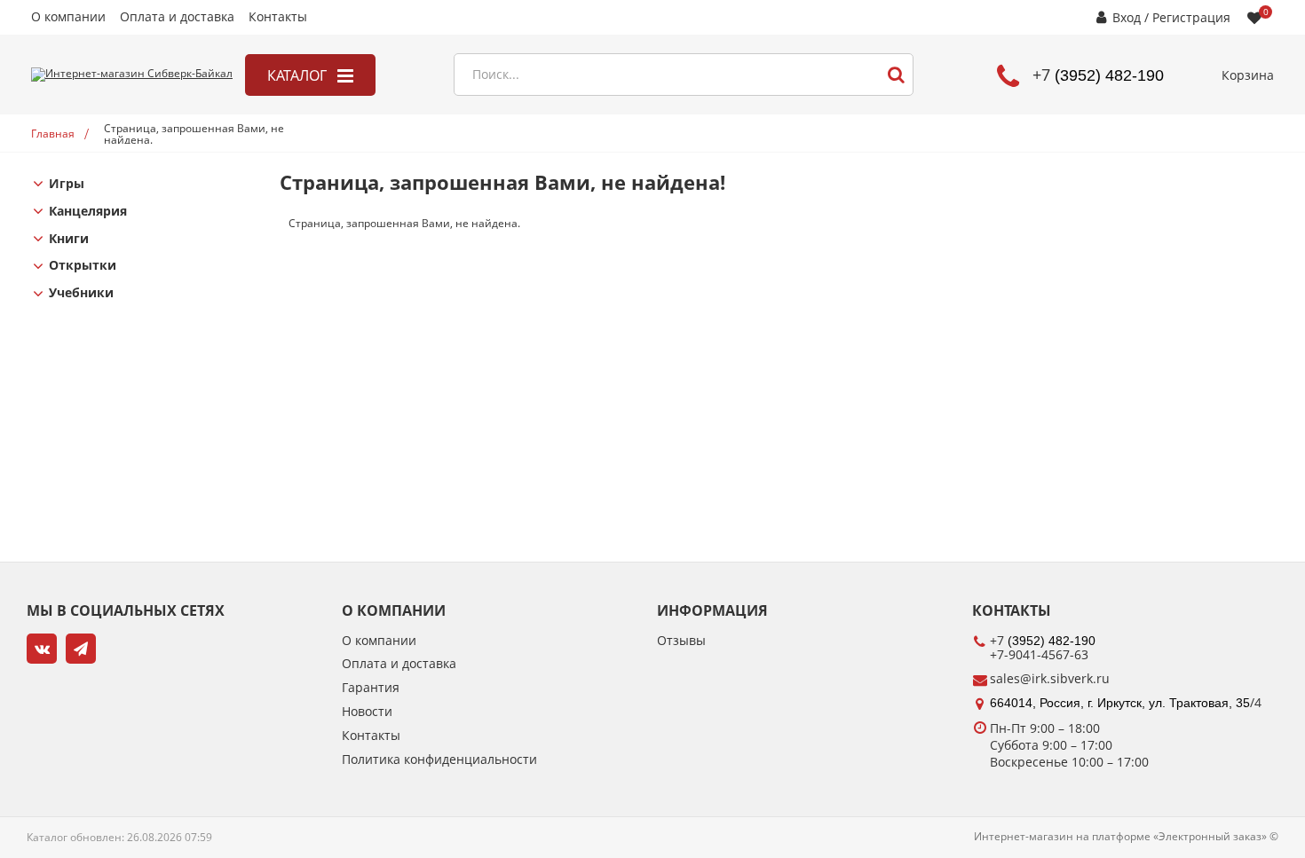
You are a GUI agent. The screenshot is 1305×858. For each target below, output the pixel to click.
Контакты (278, 17)
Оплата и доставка (177, 17)
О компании (68, 17)
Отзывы (681, 641)
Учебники (81, 293)
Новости (367, 712)
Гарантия (370, 688)
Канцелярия (88, 211)
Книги (69, 239)
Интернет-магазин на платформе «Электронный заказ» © (1126, 836)
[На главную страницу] (132, 74)
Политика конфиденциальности (439, 759)
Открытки (82, 265)
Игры (66, 184)
